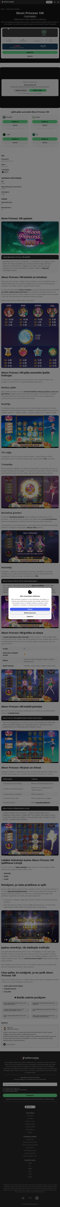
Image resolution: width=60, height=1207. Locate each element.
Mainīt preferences (30, 613)
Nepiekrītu (30, 616)
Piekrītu (30, 609)
